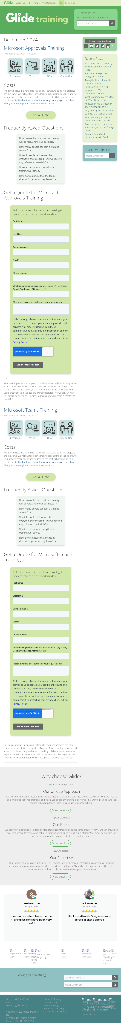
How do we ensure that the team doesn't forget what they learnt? (37, 177)
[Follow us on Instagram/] (109, 1003)
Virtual (32, 76)
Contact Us (70, 2)
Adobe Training (51, 1005)
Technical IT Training (54, 1008)
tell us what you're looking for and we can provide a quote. (39, 102)
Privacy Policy (88, 1014)
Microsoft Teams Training (30, 410)
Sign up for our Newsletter (95, 1009)
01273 (88, 13)
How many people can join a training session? (39, 148)
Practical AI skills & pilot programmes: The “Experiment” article (96, 90)
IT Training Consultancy (55, 1011)
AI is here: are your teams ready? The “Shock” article (97, 119)
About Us (20, 2)
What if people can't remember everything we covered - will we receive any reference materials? (40, 159)
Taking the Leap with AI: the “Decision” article (98, 82)
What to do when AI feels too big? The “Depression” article (99, 98)
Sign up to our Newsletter (100, 41)
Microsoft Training (52, 999)
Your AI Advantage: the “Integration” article (96, 75)
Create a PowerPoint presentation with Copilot (97, 136)
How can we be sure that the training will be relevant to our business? (39, 140)
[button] (40, 115)
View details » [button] (60, 810)
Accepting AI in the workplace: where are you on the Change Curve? (99, 127)
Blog (61, 2)
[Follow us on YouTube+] (92, 1003)
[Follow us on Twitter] (96, 1003)
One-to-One (66, 76)
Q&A (49, 76)
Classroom (15, 76)
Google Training (51, 1002)
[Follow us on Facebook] (103, 1003)
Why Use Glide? (49, 2)
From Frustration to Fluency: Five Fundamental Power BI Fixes (98, 66)
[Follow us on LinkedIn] (86, 1003)
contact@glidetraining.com (95, 16)
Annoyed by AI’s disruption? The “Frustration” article (98, 105)
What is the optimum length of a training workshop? (36, 169)
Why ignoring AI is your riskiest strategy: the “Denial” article (100, 112)
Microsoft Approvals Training (34, 48)
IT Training (34, 2)
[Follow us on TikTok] (112, 1003)
